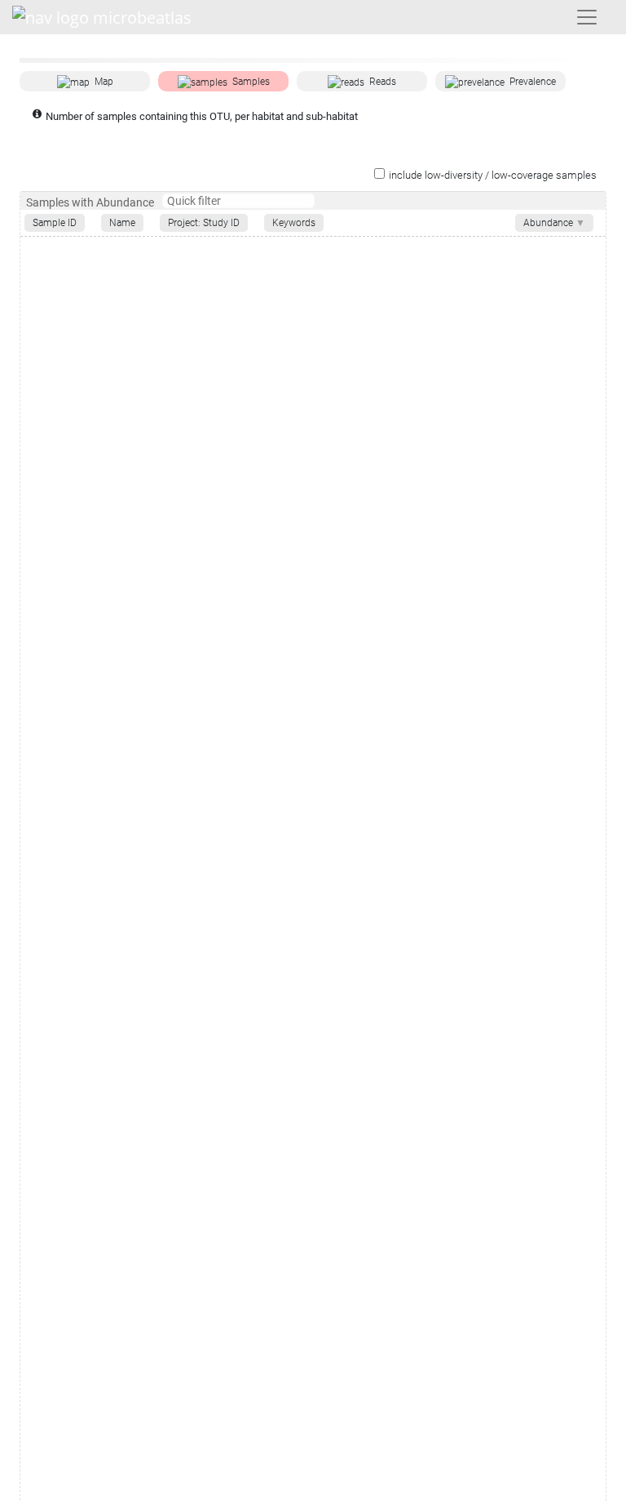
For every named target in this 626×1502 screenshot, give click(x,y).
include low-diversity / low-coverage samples (493, 175)
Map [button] (104, 81)
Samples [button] (251, 81)
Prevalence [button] (532, 81)
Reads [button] (382, 81)
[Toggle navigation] (587, 17)
